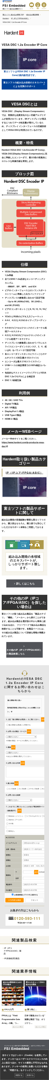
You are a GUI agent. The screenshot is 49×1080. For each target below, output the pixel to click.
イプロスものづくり (34, 816)
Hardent (6, 18)
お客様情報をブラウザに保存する (26, 895)
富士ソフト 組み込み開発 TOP (13, 14)
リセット (34, 900)
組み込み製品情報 (32, 14)
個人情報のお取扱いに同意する (20, 725)
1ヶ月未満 (12, 789)
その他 (11, 823)
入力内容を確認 (14, 900)
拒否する (30, 1075)
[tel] (37, 4)
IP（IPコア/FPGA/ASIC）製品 (12, 951)
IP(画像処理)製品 (12, 958)
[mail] (31, 4)
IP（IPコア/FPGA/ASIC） (20, 18)
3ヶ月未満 (22, 789)
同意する (19, 1075)
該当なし (12, 831)
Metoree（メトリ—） (16, 816)
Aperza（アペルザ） (16, 820)
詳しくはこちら (25, 583)
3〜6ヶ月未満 (34, 789)
